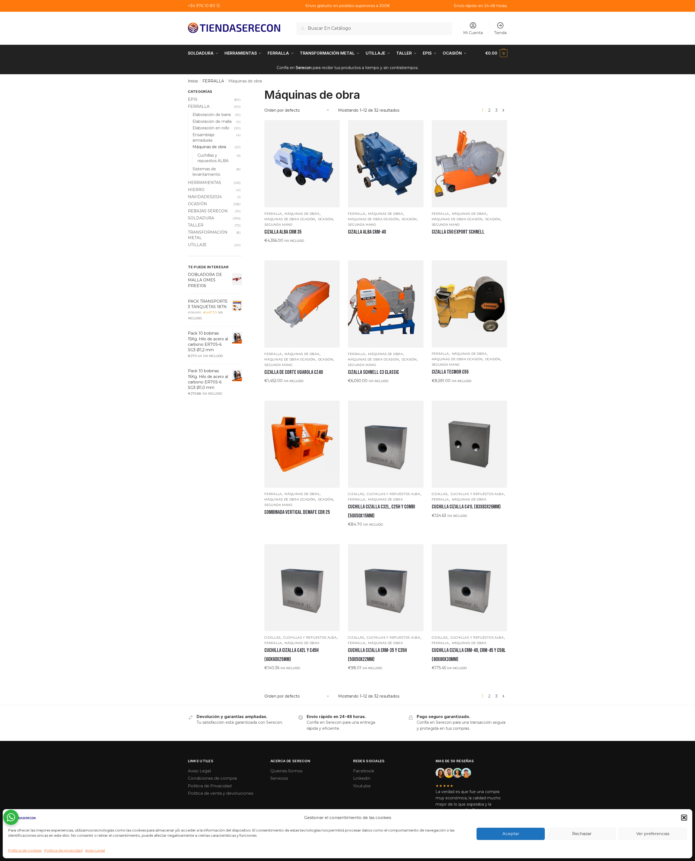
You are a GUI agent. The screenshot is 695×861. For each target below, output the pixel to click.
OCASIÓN (325, 219)
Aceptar (510, 833)
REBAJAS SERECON (208, 210)
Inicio (193, 81)
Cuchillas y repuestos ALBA (393, 494)
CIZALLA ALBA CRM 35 (282, 232)
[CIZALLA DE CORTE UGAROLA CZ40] (302, 304)
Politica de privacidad (63, 850)
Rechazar (582, 833)
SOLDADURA (201, 218)
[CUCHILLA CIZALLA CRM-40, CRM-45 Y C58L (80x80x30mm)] (469, 587)
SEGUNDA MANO (278, 225)
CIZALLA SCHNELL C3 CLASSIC (373, 372)
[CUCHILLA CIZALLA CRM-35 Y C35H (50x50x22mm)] (385, 587)
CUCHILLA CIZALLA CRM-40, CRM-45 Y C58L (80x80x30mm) (469, 654)
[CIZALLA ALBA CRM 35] (302, 163)
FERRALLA (213, 81)
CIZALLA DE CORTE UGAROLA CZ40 (293, 372)
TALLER (195, 225)
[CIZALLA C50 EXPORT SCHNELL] (469, 163)
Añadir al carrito (302, 251)
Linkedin (361, 778)
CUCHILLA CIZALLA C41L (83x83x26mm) (466, 507)
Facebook (363, 770)
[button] (684, 817)
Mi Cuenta (473, 32)
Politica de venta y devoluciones (220, 793)
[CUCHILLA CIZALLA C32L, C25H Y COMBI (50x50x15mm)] (385, 444)
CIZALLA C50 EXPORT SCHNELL (458, 232)
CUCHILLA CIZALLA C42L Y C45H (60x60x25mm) (291, 654)
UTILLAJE (197, 244)
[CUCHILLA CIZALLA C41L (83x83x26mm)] (469, 444)
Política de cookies (25, 850)
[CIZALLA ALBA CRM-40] (385, 163)
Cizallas (356, 494)
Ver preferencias (652, 833)
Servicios (279, 778)
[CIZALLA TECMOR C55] (469, 303)
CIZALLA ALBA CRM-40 (367, 232)
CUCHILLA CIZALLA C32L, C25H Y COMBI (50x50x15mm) (381, 511)
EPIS (192, 99)
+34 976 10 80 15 (204, 5)
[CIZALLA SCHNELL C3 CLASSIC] (385, 304)
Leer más (386, 242)
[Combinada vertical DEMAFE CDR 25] (302, 444)
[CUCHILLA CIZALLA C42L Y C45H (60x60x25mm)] (302, 587)
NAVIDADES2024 (205, 196)
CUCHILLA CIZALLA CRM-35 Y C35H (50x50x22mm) (377, 654)
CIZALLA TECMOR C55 (450, 372)
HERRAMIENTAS (204, 182)
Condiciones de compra (212, 778)
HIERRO (196, 189)
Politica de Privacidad (210, 785)
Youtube (362, 785)
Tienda (500, 32)
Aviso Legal (95, 850)
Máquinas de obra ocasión (289, 219)
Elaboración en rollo (211, 128)
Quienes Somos (286, 770)
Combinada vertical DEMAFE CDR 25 (297, 512)
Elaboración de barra (212, 114)
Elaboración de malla (212, 121)
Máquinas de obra (302, 214)
